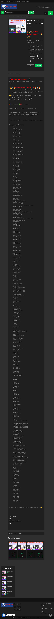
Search (31, 12)
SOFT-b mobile (18, 533)
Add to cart (38, 65)
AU (14, 533)
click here (12, 516)
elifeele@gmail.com (46, 7)
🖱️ (38, 56)
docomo (18, 607)
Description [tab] (11, 73)
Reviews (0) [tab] (17, 73)
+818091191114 (45, 6)
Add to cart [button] (13, 556)
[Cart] (50, 13)
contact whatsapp (28, 99)
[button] (23, 21)
